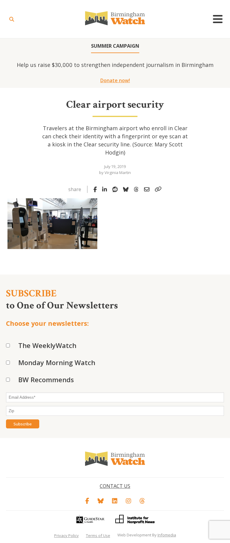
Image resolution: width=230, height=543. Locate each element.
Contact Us (115, 486)
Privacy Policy (66, 535)
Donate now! (115, 80)
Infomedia (167, 535)
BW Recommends (46, 379)
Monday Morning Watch (56, 362)
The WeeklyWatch (47, 345)
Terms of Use (98, 535)
